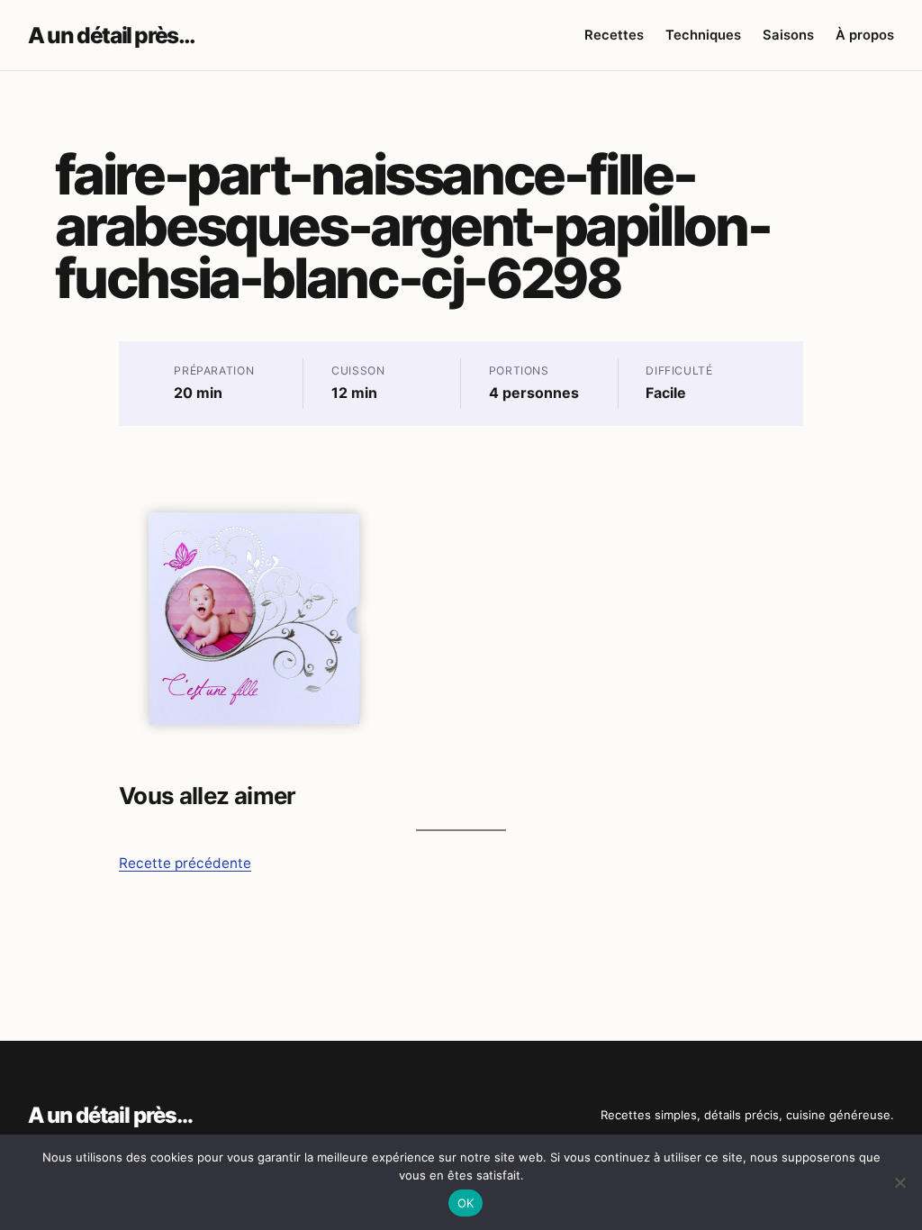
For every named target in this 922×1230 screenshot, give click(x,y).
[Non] (899, 1182)
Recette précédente (185, 863)
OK (466, 1203)
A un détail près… (111, 35)
